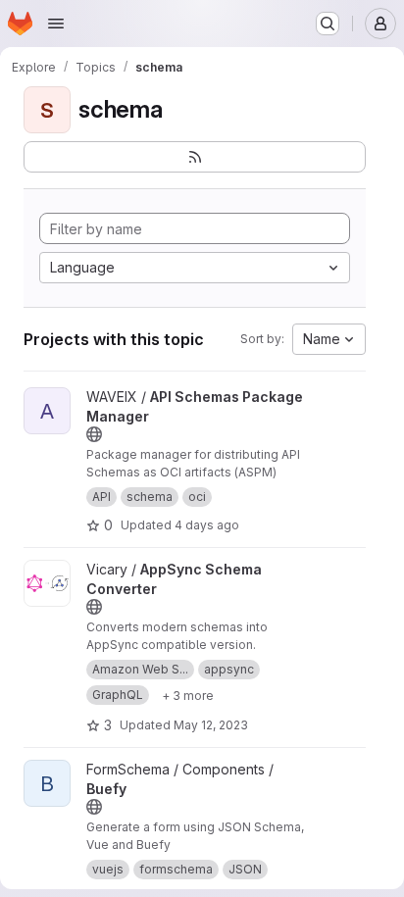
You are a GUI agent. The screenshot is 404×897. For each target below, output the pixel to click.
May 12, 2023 (211, 725)
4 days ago (207, 525)
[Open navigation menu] (56, 23)
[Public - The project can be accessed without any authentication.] (94, 434)
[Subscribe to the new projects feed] (195, 157)
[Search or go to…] (327, 23)
